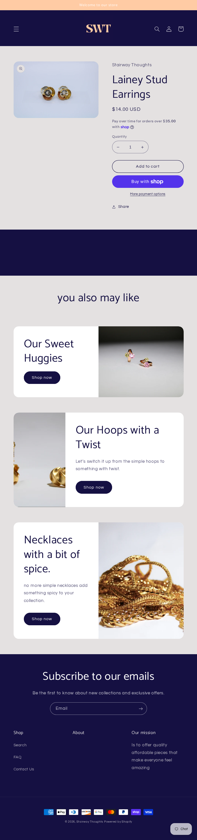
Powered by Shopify (118, 821)
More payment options (147, 194)
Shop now (42, 377)
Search (20, 745)
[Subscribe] (141, 708)
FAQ (18, 757)
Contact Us (24, 769)
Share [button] (123, 207)
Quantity (119, 136)
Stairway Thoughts (89, 821)
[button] (16, 29)
